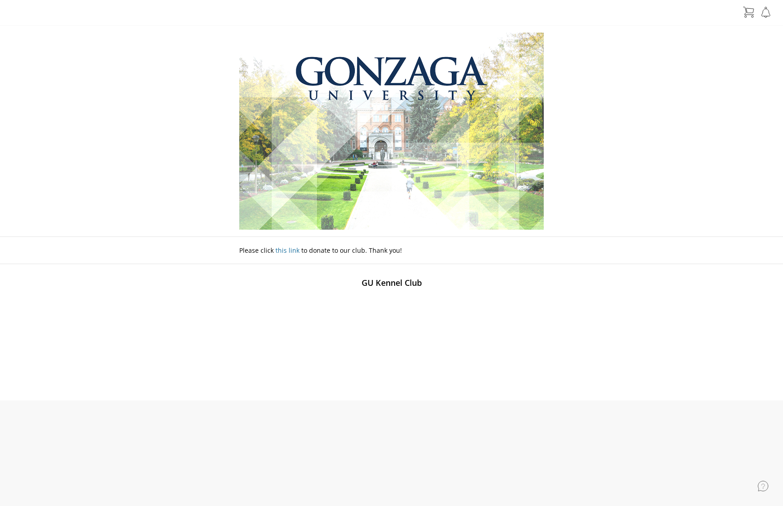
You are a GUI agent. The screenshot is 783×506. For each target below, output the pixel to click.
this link (288, 250)
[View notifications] (765, 12)
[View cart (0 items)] (748, 12)
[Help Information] (763, 486)
